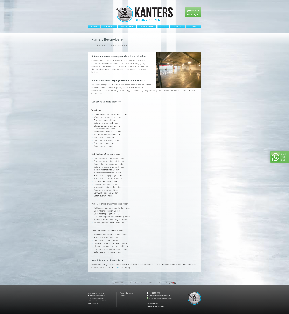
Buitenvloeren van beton (97, 295)
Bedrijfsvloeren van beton (97, 298)
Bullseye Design (165, 283)
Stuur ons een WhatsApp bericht (161, 298)
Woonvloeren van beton (96, 293)
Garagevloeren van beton (97, 301)
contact (117, 267)
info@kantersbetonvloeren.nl (160, 295)
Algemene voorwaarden (155, 306)
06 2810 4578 (155, 293)
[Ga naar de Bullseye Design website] (173, 283)
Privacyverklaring (153, 303)
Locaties (144, 283)
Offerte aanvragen (193, 12)
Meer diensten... (94, 303)
